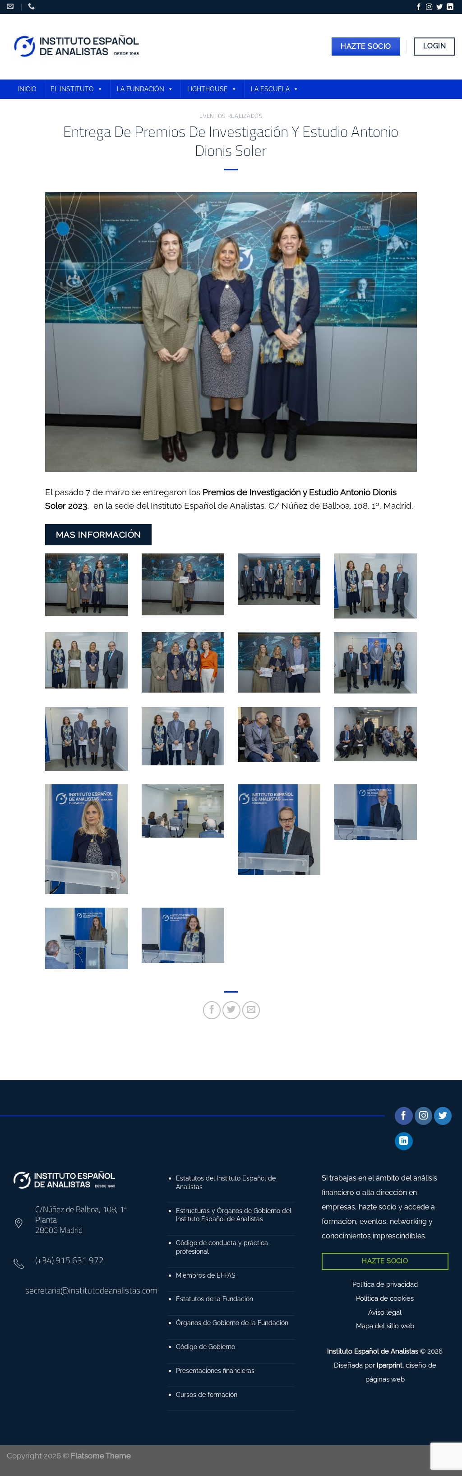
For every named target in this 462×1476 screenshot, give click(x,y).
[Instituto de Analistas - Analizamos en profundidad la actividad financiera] (78, 47)
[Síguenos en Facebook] (419, 7)
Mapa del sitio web (385, 1326)
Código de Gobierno (205, 1346)
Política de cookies (385, 1298)
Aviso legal (385, 1312)
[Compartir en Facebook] (212, 1010)
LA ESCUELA (270, 89)
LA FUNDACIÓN (140, 89)
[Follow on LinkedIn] (450, 7)
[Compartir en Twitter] (231, 1010)
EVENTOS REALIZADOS (230, 115)
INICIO (27, 89)
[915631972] (32, 6)
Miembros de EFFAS (206, 1275)
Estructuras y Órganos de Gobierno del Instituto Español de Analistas (233, 1215)
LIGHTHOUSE (207, 89)
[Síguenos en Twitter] (439, 7)
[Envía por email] (251, 1010)
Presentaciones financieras (215, 1370)
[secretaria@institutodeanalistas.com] (11, 6)
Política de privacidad (385, 1284)
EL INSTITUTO (72, 89)
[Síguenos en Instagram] (429, 7)
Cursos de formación (206, 1394)
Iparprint (389, 1365)
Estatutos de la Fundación (214, 1299)
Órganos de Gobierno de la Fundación (232, 1322)
